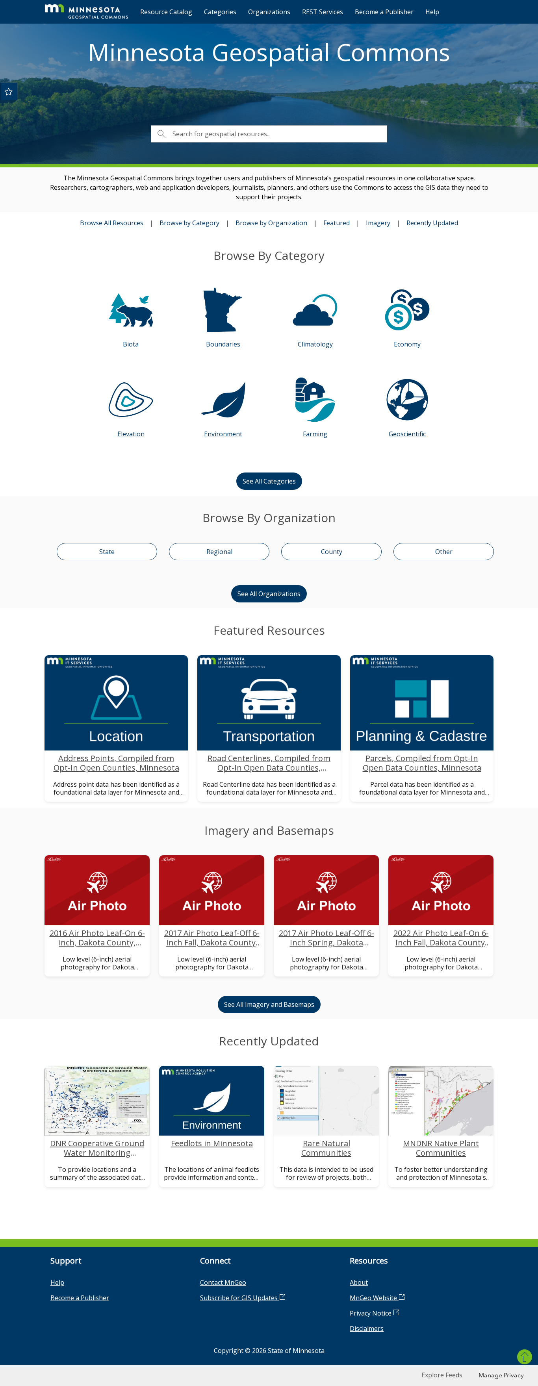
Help (432, 11)
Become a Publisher (384, 11)
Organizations (269, 11)
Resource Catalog (166, 11)
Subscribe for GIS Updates (239, 1297)
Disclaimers (367, 1328)
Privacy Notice (371, 1313)
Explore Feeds (441, 1375)
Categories (220, 11)
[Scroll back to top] (524, 1356)
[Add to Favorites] (8, 91)
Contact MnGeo (223, 1282)
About (359, 1282)
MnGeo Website (374, 1297)
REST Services (322, 11)
